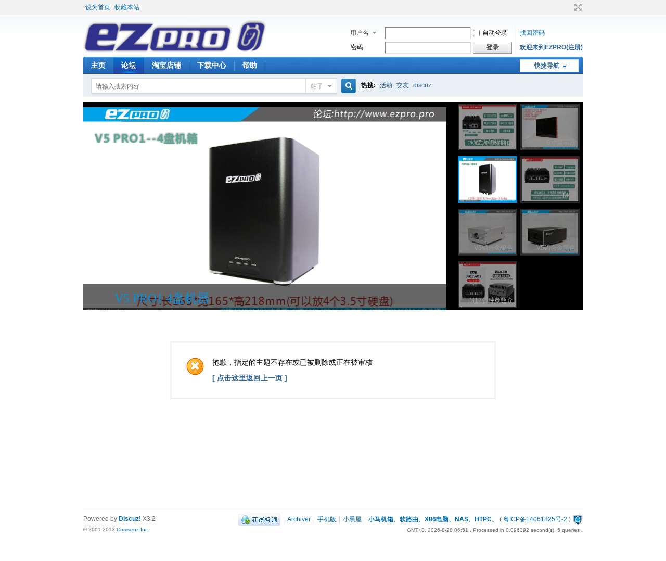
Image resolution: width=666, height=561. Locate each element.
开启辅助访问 (568, 7)
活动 (386, 85)
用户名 (359, 32)
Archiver (299, 519)
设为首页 (97, 7)
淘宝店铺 (166, 65)
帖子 (317, 86)
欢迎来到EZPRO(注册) (551, 47)
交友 (402, 85)
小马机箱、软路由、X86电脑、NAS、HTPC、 (433, 519)
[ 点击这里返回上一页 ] (249, 378)
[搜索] (347, 86)
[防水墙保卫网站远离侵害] (577, 519)
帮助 (249, 65)
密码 (357, 47)
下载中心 (211, 65)
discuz (422, 85)
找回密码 (532, 32)
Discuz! (130, 518)
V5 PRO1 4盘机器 (162, 298)
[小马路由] (174, 50)
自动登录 (494, 32)
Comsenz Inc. (133, 529)
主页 (98, 65)
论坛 (128, 65)
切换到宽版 (577, 7)
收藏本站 (126, 7)
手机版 (326, 519)
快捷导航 (546, 65)
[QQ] (259, 519)
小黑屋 (352, 519)
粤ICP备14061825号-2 (535, 519)
